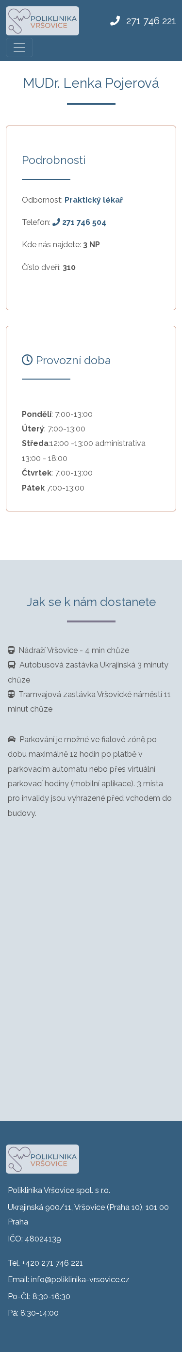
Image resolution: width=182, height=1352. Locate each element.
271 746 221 (150, 21)
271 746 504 (83, 222)
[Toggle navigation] (19, 47)
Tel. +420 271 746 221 (45, 1263)
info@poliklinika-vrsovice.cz (80, 1279)
